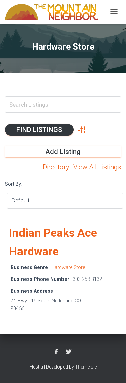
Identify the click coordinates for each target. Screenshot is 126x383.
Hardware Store (68, 267)
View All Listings (97, 167)
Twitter (68, 352)
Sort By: (13, 184)
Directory (56, 167)
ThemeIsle (86, 367)
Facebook (56, 352)
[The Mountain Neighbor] (54, 11)
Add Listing (63, 152)
